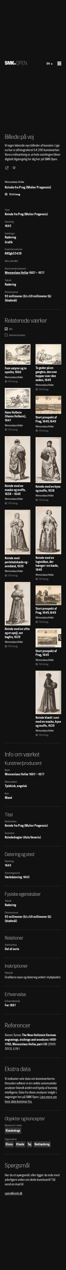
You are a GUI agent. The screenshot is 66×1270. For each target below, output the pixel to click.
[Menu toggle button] (59, 63)
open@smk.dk (13, 1193)
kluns (9, 1144)
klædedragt (13, 1130)
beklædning (42, 1144)
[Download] (7, 167)
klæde (20, 1144)
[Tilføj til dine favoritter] (15, 167)
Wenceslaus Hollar (17, 273)
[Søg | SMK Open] (16, 64)
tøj (29, 1144)
